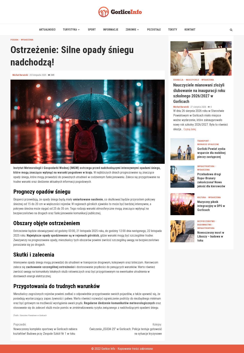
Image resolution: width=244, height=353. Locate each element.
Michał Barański (20, 75)
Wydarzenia (27, 40)
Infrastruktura (206, 166)
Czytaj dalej (190, 129)
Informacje (110, 29)
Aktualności (47, 29)
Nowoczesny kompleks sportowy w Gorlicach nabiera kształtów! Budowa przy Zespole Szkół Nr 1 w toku (45, 329)
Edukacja (178, 80)
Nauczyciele (193, 80)
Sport (92, 29)
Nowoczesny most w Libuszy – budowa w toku (182, 231)
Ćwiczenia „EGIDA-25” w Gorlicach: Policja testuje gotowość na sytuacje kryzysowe (125, 329)
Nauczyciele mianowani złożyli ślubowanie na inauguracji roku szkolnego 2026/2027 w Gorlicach (201, 58)
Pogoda (14, 40)
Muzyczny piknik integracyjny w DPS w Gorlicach (182, 204)
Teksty (172, 29)
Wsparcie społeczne (208, 144)
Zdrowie (131, 29)
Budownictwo (204, 225)
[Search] (231, 29)
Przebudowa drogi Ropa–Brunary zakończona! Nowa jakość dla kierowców (182, 177)
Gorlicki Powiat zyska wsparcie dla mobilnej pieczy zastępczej (182, 149)
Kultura (201, 197)
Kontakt (190, 29)
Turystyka (70, 29)
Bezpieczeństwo (206, 221)
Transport (203, 141)
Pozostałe (154, 29)
